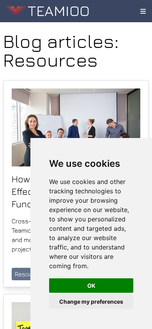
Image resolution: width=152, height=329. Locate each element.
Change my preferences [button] (91, 301)
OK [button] (91, 285)
